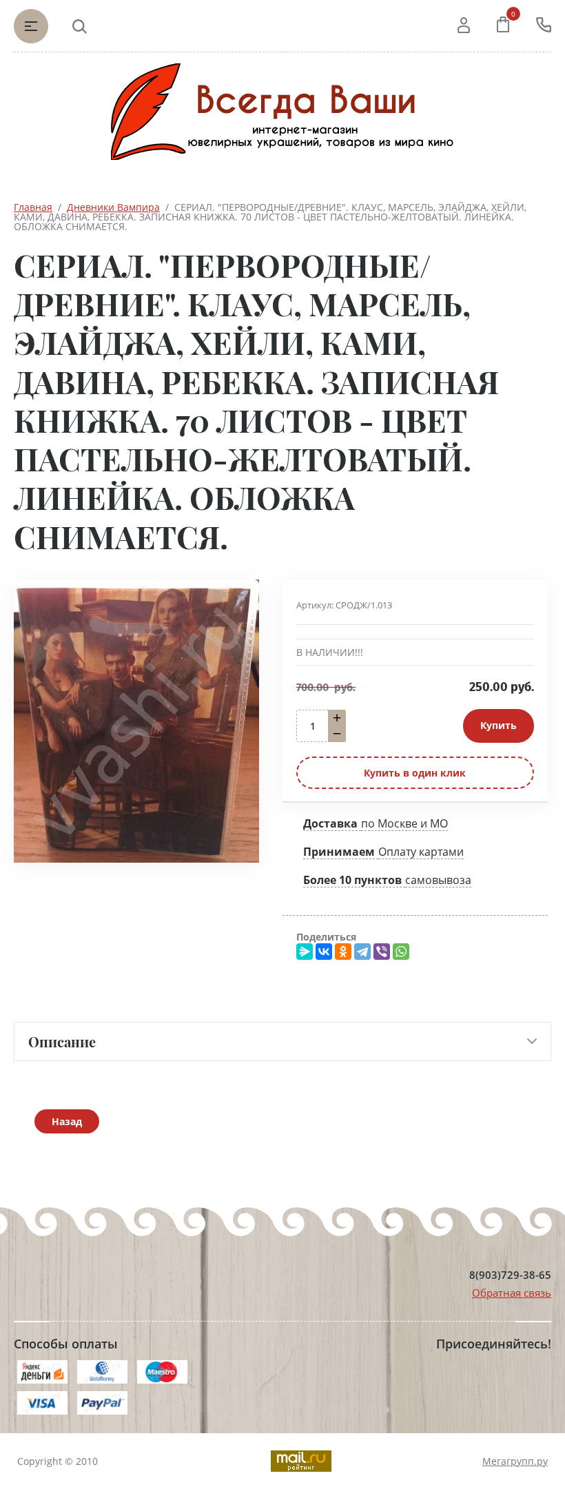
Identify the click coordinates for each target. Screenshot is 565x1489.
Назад (67, 1121)
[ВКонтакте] (324, 951)
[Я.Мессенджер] (304, 951)
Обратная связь (511, 1293)
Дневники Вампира (113, 207)
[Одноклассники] (343, 951)
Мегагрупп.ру (515, 1461)
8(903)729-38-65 (510, 1275)
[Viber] (381, 951)
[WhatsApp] (401, 951)
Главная (33, 207)
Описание (62, 1041)
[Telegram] (362, 951)
